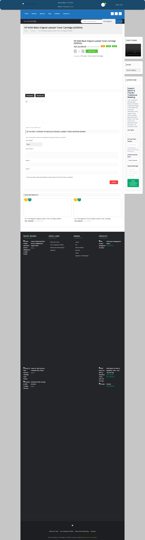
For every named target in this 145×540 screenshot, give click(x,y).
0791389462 (70, 3)
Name (28, 160)
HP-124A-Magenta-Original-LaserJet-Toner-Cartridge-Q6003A (43, 218)
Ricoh (77, 253)
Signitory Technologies (82, 255)
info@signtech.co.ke (68, 6)
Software (57, 13)
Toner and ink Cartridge (95, 56)
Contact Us (66, 13)
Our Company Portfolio (57, 245)
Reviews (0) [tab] (40, 95)
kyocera (77, 250)
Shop (49, 13)
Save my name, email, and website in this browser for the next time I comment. (50, 177)
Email (28, 169)
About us (42, 13)
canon (77, 242)
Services (34, 13)
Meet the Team (54, 242)
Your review (30, 149)
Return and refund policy (57, 247)
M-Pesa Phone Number (131, 140)
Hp (76, 245)
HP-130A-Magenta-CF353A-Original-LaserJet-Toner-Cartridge (92, 218)
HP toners (84, 56)
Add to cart (91, 51)
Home (26, 13)
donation (52, 250)
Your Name (130, 130)
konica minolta (79, 247)
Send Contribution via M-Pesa (133, 183)
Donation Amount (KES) (132, 156)
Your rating (29, 140)
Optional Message (132, 166)
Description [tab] (30, 95)
